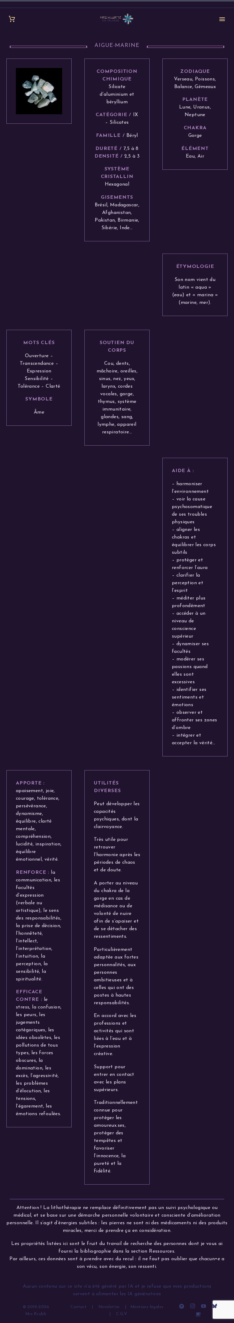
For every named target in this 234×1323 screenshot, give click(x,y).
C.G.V (121, 1314)
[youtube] (203, 1305)
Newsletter (109, 1307)
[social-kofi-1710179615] (198, 1313)
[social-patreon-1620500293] (181, 1305)
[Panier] (11, 19)
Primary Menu (222, 19)
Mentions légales (146, 1307)
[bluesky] (214, 1305)
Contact (79, 1307)
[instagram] (192, 1305)
